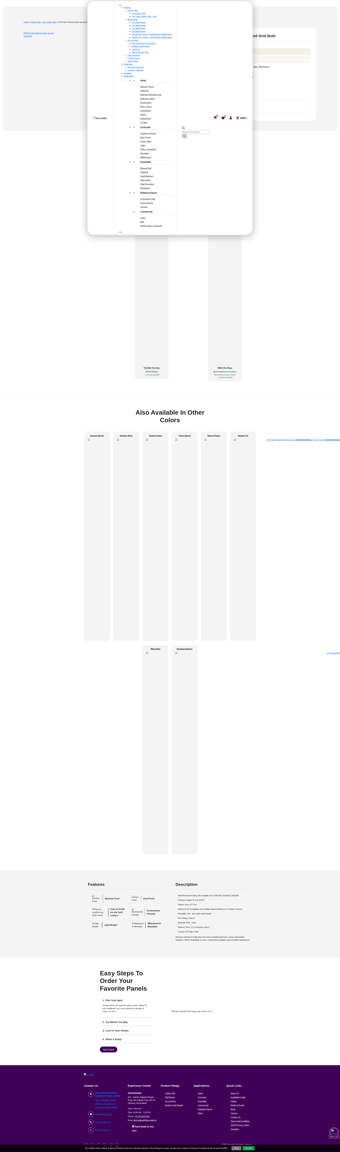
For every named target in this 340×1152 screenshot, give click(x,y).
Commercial (146, 211)
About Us (235, 1093)
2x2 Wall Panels (139, 25)
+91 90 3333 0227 (142, 1116)
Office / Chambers (148, 149)
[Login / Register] (231, 117)
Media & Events (238, 1105)
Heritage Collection (136, 67)
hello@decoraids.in (103, 1114)
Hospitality (145, 162)
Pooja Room (145, 118)
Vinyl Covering (134, 55)
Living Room (145, 110)
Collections (128, 64)
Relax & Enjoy (114, 1039)
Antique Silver (126, 436)
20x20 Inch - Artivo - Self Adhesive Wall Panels (152, 34)
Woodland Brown (184, 649)
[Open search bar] (195, 128)
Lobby (143, 145)
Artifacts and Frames (141, 46)
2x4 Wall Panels (139, 28)
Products (127, 7)
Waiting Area (145, 157)
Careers (234, 1113)
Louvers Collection (136, 70)
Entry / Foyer (146, 106)
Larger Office (146, 141)
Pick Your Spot (114, 1000)
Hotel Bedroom (146, 176)
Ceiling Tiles (133, 10)
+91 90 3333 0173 (103, 1122)
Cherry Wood (185, 436)
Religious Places (148, 193)
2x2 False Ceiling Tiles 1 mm (144, 16)
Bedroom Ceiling (147, 98)
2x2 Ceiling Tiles (139, 13)
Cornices (136, 49)
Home (143, 80)
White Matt (155, 649)
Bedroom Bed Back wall (150, 94)
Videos (234, 1101)
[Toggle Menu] (120, 5)
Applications (128, 76)
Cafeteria (144, 172)
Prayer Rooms (146, 203)
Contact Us (236, 1117)
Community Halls (147, 199)
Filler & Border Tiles (140, 52)
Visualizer (127, 73)
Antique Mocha (97, 436)
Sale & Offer (133, 61)
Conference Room (148, 133)
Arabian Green (155, 436)
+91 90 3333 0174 (103, 1130)
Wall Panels (133, 19)
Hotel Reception (147, 184)
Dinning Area (145, 102)
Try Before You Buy (117, 1022)
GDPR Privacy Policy (240, 1125)
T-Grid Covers (134, 58)
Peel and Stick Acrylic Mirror (144, 43)
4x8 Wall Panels (139, 31)
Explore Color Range (174, 1105)
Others (143, 114)
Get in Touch (108, 1049)
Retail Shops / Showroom (151, 226)
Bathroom (144, 90)
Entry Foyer (145, 137)
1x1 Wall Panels (139, 22)
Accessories (133, 40)
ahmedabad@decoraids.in (145, 1120)
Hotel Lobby (145, 180)
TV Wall (143, 122)
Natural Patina (213, 436)
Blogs (233, 1109)
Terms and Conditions (240, 1121)
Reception (144, 153)
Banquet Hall (145, 168)
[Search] (184, 136)
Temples (144, 207)
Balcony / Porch (147, 87)
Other (200, 1113)
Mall (142, 222)
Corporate (145, 127)
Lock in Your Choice (117, 1030)
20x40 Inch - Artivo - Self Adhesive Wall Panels (152, 37)
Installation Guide (238, 1097)
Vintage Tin (243, 436)
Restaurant (145, 188)
